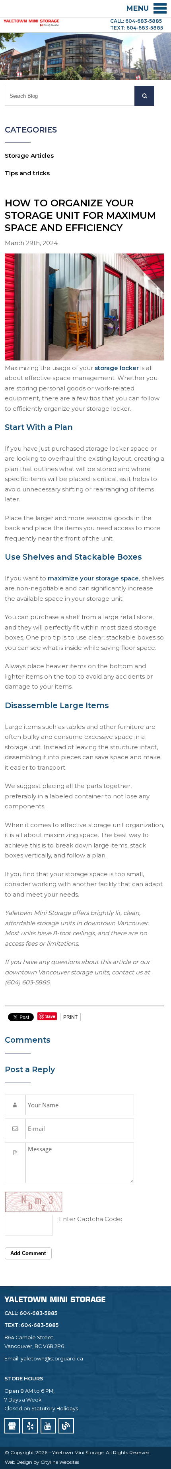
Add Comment (28, 1253)
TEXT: (12, 1325)
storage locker (117, 368)
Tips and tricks (27, 173)
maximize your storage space (93, 578)
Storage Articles (29, 155)
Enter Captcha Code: (90, 1219)
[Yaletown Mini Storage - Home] (31, 22)
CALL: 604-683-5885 (136, 21)
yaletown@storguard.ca (52, 1359)
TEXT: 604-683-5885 (136, 28)
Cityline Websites (60, 1462)
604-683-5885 (39, 1325)
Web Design (18, 1462)
